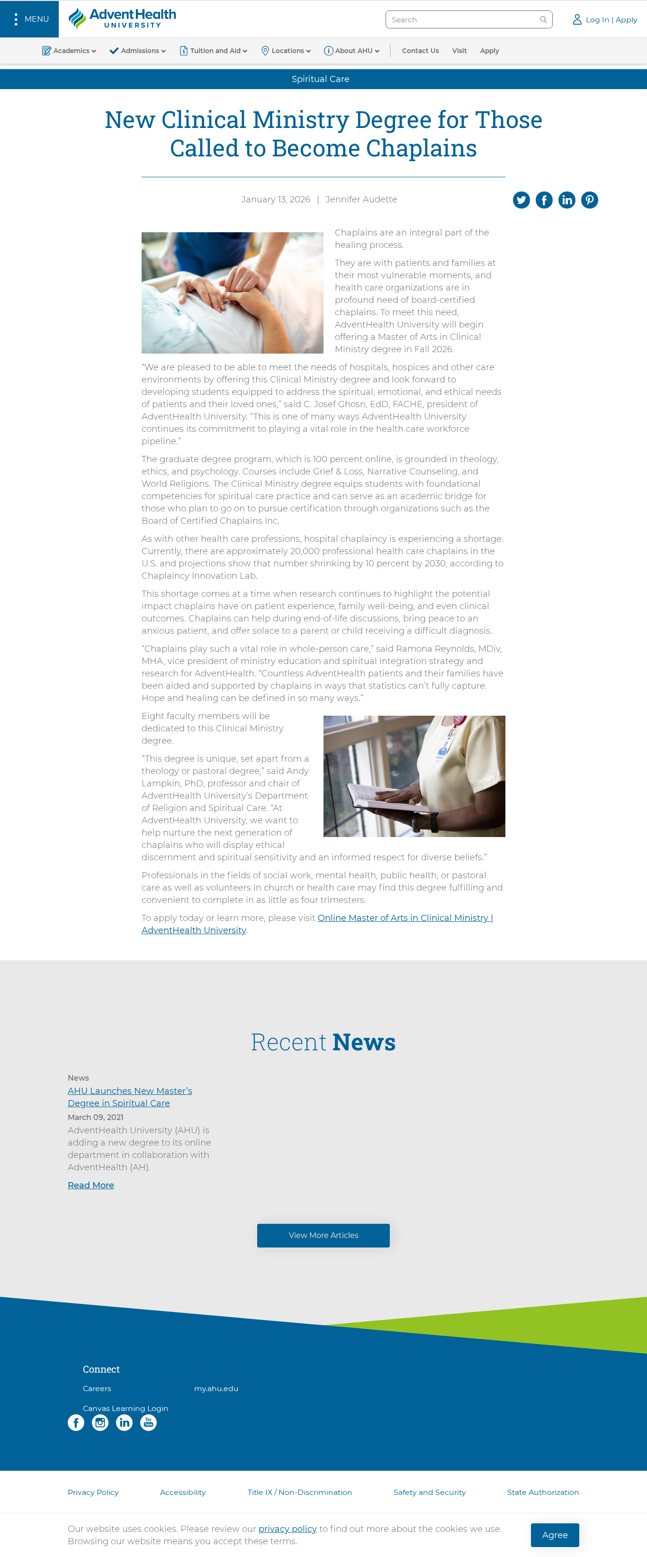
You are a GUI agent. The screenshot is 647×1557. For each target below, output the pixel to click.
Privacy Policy (93, 1492)
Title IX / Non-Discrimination (300, 1492)
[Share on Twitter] (521, 198)
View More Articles (324, 1235)
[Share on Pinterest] (589, 198)
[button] (29, 19)
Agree (555, 1535)
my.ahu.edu (216, 1388)
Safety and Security (430, 1492)
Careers (97, 1388)
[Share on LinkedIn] (566, 198)
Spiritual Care (321, 79)
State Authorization (543, 1492)
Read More (91, 1185)
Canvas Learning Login (126, 1408)
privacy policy (288, 1529)
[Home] (122, 18)
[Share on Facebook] (544, 198)
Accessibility (183, 1492)
